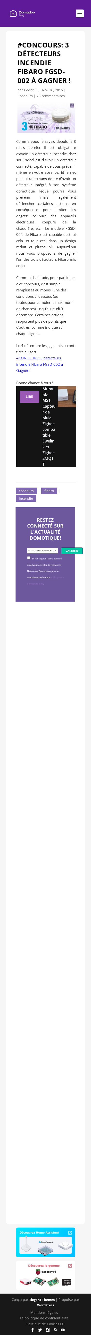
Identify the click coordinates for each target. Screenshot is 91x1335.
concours (26, 491)
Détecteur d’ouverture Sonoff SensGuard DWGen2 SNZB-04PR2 (44, 977)
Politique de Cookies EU (45, 1324)
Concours (25, 96)
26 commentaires (51, 96)
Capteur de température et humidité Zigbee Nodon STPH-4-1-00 (44, 833)
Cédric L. (31, 90)
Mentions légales (44, 1312)
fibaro (49, 491)
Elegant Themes (42, 1299)
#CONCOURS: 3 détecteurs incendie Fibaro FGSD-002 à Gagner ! (39, 364)
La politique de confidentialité (44, 1318)
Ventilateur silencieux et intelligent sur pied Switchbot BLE (44, 1130)
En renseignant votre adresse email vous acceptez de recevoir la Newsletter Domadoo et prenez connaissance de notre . (45, 571)
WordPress (45, 1305)
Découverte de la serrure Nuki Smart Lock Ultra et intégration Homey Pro (45, 681)
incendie (26, 498)
